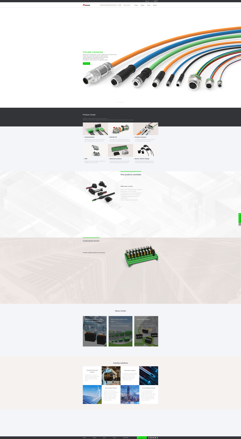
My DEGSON (125, 437)
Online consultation (142, 437)
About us (155, 5)
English (155, 1)
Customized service (91, 241)
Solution (142, 5)
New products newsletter (130, 175)
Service (148, 5)
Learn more (86, 63)
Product (136, 5)
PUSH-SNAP (124, 186)
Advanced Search (127, 5)
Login (148, 1)
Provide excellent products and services (94, 252)
